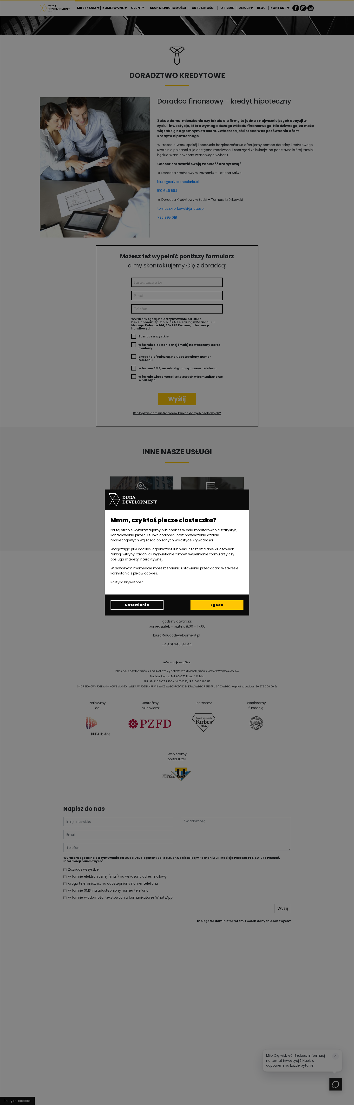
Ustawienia (137, 604)
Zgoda (216, 604)
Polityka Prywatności (127, 582)
